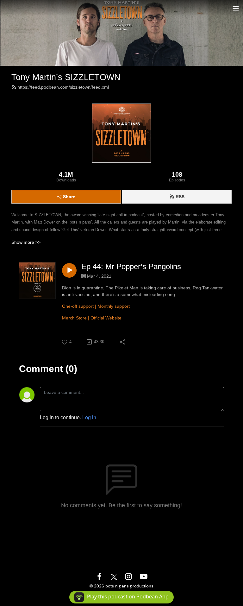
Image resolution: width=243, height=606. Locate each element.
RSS (180, 196)
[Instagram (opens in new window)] (128, 576)
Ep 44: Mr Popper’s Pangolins (131, 266)
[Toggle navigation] (235, 9)
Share (69, 196)
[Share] (123, 342)
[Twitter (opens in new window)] (114, 576)
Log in (89, 417)
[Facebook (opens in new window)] (99, 576)
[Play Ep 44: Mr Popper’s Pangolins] (69, 270)
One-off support (78, 306)
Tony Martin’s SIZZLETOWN (66, 77)
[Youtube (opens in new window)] (143, 576)
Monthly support (113, 306)
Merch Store (74, 317)
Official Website (106, 317)
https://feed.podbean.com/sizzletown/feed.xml (63, 87)
